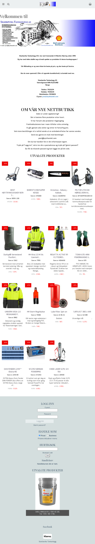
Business (52, 436)
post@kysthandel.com (50, 96)
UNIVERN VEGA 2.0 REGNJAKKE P (13, 312)
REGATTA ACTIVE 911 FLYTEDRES (59, 255)
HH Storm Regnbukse (36, 311)
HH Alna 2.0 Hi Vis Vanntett (35, 255)
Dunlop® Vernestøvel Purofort (13, 255)
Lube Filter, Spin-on (59, 311)
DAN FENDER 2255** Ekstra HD (13, 370)
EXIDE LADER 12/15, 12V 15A (59, 370)
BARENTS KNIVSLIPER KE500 (36, 191)
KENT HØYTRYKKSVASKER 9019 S (12, 193)
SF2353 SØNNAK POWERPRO (36, 370)
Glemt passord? (39, 425)
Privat (43, 436)
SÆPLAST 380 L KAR (82, 311)
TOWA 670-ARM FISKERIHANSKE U (82, 255)
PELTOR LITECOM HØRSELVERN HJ (82, 191)
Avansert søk (48, 453)
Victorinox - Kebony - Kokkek (59, 191)
